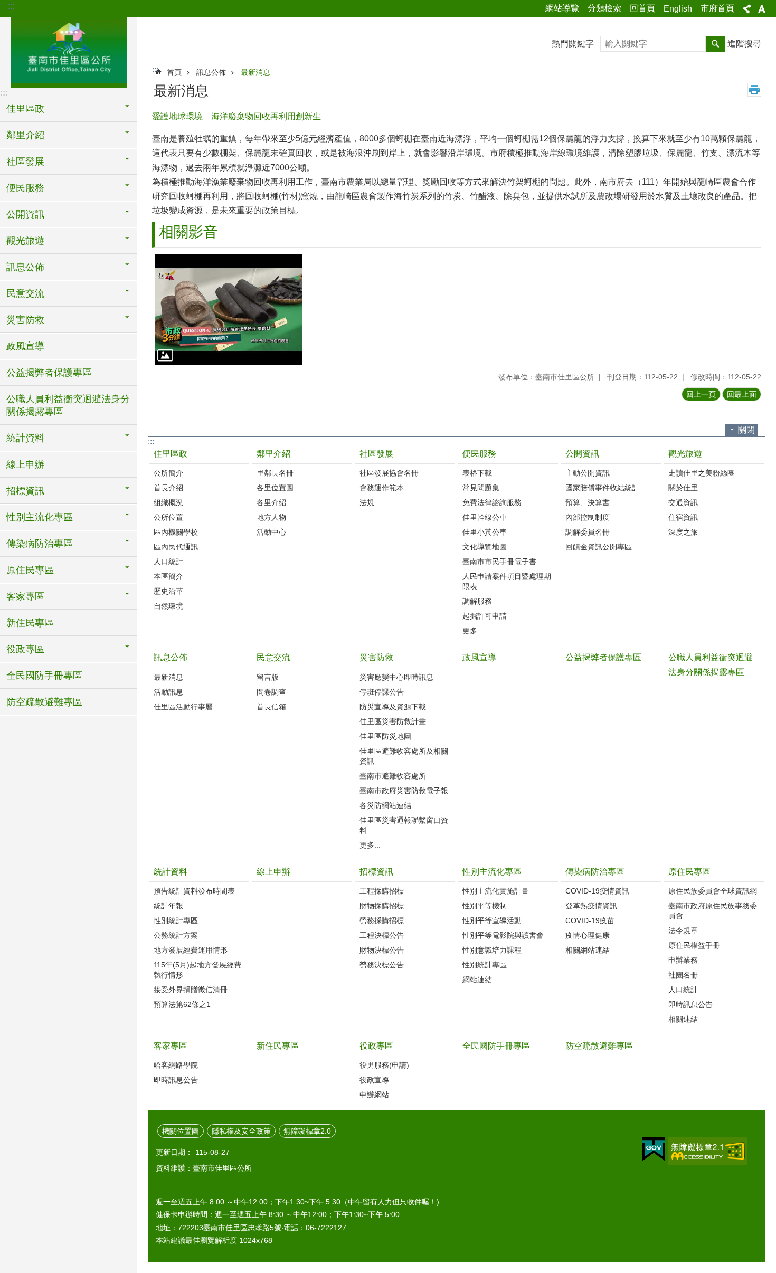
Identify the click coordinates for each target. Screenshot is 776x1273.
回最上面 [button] (741, 394)
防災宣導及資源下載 (392, 706)
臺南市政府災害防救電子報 (403, 790)
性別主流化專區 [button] (39, 517)
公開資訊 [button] (25, 214)
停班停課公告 (381, 692)
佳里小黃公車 (484, 532)
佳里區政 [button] (25, 108)
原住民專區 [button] (30, 570)
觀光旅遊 (685, 453)
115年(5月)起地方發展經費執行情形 (197, 970)
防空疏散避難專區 (44, 702)
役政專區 (376, 1045)
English (678, 8)
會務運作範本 (381, 487)
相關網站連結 (587, 950)
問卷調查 (271, 692)
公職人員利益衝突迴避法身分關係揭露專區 (68, 405)
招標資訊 (376, 871)
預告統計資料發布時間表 (194, 891)
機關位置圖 (180, 1131)
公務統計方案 (176, 935)
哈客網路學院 (176, 1065)
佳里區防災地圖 (385, 736)
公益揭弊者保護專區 (49, 372)
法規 (366, 502)
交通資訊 (683, 502)
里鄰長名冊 (275, 473)
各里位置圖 (275, 487)
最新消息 (255, 72)
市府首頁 (717, 8)
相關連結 (683, 1019)
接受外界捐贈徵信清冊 (191, 989)
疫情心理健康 (587, 935)
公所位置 (168, 517)
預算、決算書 (587, 502)
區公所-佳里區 (69, 51)
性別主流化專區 (492, 871)
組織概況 (168, 502)
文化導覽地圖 (484, 547)
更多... (473, 630)
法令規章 (683, 930)
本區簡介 (168, 576)
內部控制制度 (587, 517)
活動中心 (271, 532)
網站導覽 (562, 8)
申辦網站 (374, 1094)
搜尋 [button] (715, 44)
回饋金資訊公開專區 (598, 547)
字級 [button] (761, 9)
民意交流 (273, 657)
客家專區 (170, 1045)
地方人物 (271, 517)
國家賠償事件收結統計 (602, 487)
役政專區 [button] (25, 649)
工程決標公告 (381, 935)
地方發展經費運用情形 (191, 950)
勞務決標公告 (381, 965)
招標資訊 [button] (25, 491)
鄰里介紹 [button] (25, 135)
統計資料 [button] (25, 438)
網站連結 (477, 979)
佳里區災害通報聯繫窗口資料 (403, 825)
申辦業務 (683, 960)
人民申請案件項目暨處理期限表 (506, 581)
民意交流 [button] (25, 293)
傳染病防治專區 (594, 871)
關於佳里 (683, 487)
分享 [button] (747, 9)
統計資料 (170, 871)
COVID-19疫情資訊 (597, 891)
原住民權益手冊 (694, 945)
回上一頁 (701, 394)
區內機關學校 (176, 532)
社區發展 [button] (25, 161)
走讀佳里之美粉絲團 (701, 473)
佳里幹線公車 (484, 517)
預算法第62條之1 (182, 1004)
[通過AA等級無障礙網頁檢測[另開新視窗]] (707, 1151)
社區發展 (376, 453)
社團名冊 (683, 975)
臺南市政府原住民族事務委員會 (712, 910)
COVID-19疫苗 (589, 920)
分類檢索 (604, 8)
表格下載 (477, 473)
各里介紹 (271, 502)
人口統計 (168, 561)
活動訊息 (168, 692)
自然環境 (168, 606)
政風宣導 (25, 346)
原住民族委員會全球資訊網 (712, 891)
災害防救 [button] (25, 320)
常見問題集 (480, 487)
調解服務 (477, 601)
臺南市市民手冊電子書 (499, 561)
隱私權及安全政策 (241, 1131)
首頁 (174, 72)
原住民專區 (689, 871)
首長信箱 (271, 706)
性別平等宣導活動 (492, 920)
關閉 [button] (746, 429)
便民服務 (479, 453)
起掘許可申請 (484, 616)
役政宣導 (374, 1080)
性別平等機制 (484, 905)
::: (11, 6)
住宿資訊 (683, 517)
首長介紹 (168, 487)
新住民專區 (30, 623)
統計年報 (168, 905)
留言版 (268, 677)
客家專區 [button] (25, 596)
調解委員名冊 (587, 532)
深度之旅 (683, 532)
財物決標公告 (381, 950)
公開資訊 (582, 453)
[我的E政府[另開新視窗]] (653, 1149)
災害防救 (376, 657)
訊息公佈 (211, 72)
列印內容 (754, 90)
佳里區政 (170, 453)
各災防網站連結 (385, 805)
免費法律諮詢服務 (492, 502)
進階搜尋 (744, 43)
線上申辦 (25, 464)
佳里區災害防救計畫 (392, 721)
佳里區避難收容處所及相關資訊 (403, 756)
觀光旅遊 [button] (25, 240)
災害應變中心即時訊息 (396, 677)
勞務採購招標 (381, 920)
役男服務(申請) (384, 1065)
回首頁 (642, 8)
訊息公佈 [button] (25, 267)
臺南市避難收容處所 (392, 776)
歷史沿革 (168, 591)
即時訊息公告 (690, 1004)
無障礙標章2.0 (307, 1131)
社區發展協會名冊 (389, 473)
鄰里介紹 (273, 453)
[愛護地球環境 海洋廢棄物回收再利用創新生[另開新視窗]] (228, 309)
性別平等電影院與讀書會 (503, 935)
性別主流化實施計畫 (495, 891)
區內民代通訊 (176, 547)
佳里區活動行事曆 (183, 706)
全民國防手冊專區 (44, 675)
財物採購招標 (381, 905)
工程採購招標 (381, 891)
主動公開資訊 (587, 473)
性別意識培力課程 (492, 950)
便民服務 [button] (25, 188)
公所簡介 (168, 473)
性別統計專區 (176, 920)
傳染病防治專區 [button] (39, 543)
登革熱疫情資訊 (591, 905)
